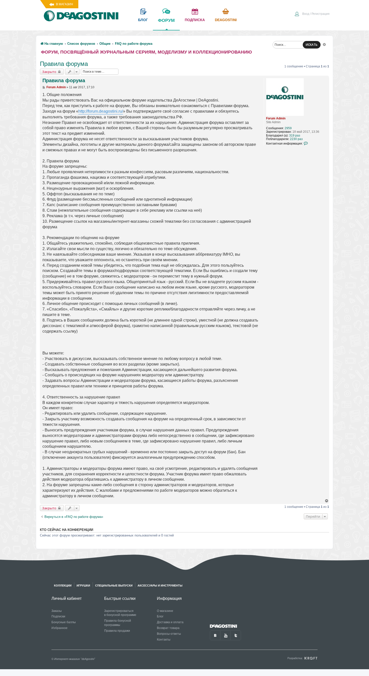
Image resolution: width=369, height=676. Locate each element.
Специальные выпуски (114, 585)
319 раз (294, 135)
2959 (288, 128)
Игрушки (83, 585)
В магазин (64, 4)
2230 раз (296, 139)
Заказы (56, 611)
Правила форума (64, 63)
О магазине (165, 611)
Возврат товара (168, 628)
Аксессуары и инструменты (160, 585)
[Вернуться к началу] (327, 501)
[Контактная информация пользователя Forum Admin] (306, 143)
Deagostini (226, 20)
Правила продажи (117, 631)
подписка (195, 20)
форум (166, 20)
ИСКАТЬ (312, 44)
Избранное (59, 628)
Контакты (163, 639)
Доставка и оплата (170, 622)
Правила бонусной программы (117, 623)
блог (143, 20)
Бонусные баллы (63, 622)
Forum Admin (275, 118)
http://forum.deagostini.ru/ (100, 111)
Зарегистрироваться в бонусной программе (120, 613)
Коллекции (63, 585)
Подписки (58, 616)
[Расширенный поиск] (324, 44)
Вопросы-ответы (169, 634)
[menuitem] (312, 14)
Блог (160, 616)
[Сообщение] (44, 87)
